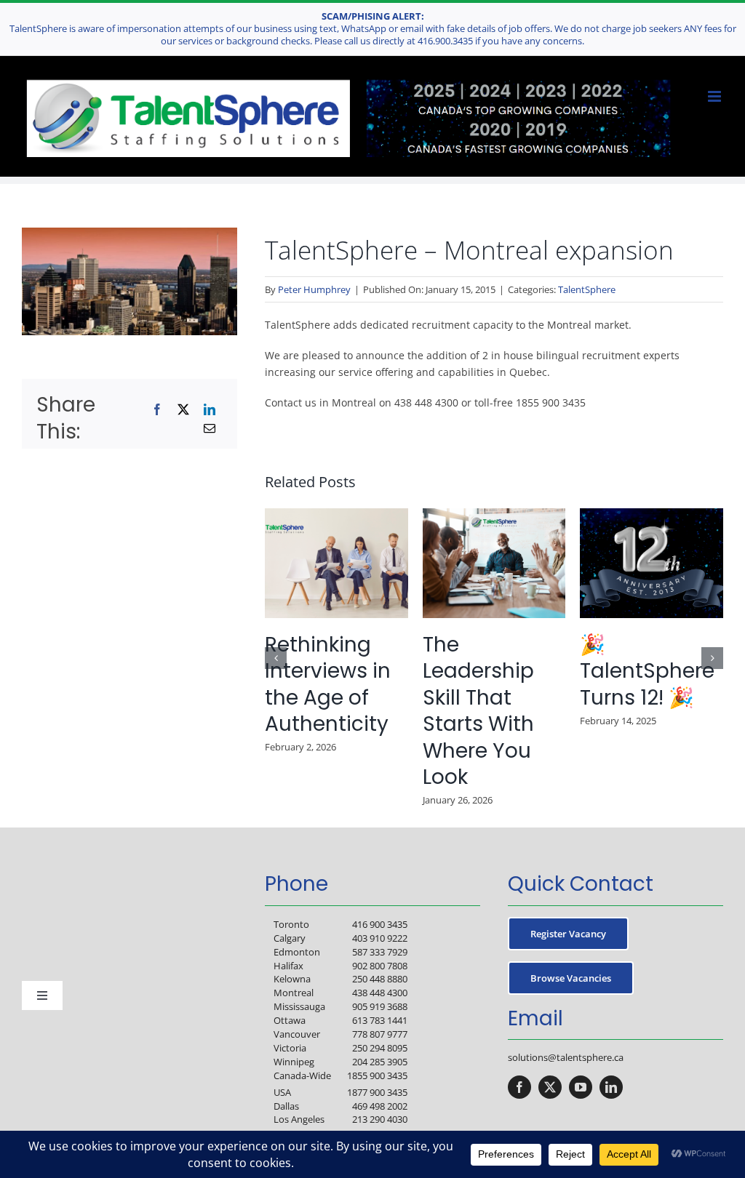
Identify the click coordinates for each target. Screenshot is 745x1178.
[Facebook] (157, 409)
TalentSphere (586, 289)
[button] (276, 658)
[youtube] (580, 1087)
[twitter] (550, 1087)
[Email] (209, 428)
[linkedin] (611, 1087)
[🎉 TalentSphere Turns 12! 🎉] (651, 515)
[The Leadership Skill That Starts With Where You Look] (494, 515)
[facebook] (519, 1087)
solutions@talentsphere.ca (566, 1057)
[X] (183, 409)
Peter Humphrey (314, 289)
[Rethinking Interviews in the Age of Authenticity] (336, 515)
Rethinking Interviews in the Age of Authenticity (328, 684)
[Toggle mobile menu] (715, 96)
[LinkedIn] (209, 409)
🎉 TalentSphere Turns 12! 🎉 (647, 671)
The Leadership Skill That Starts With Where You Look (478, 710)
